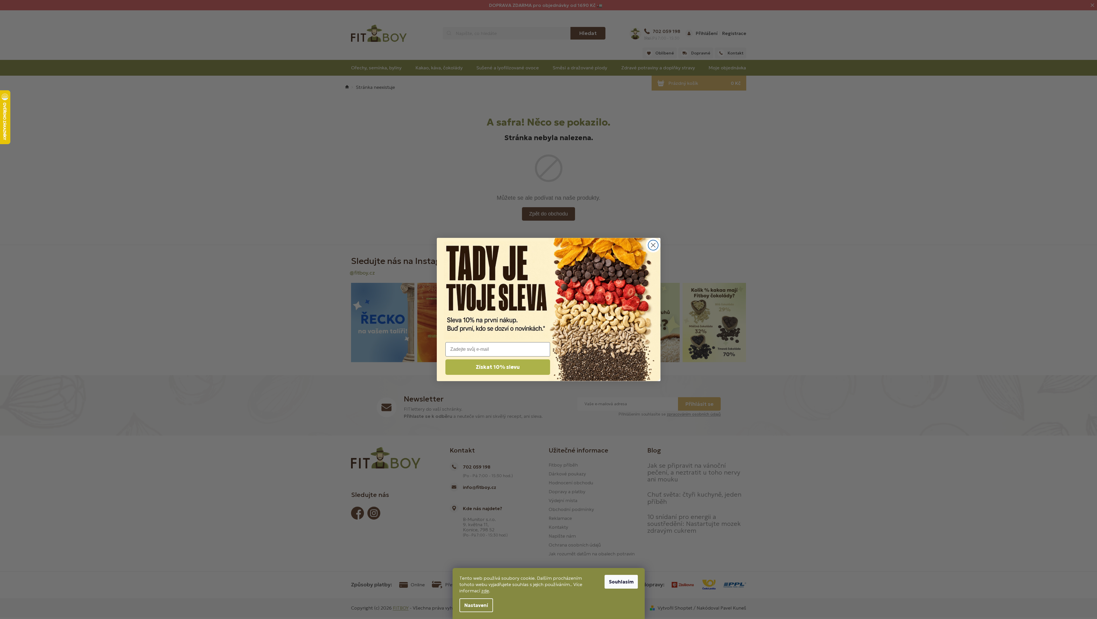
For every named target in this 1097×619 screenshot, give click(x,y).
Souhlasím (621, 582)
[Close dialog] (653, 245)
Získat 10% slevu (498, 367)
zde (485, 590)
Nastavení (476, 605)
